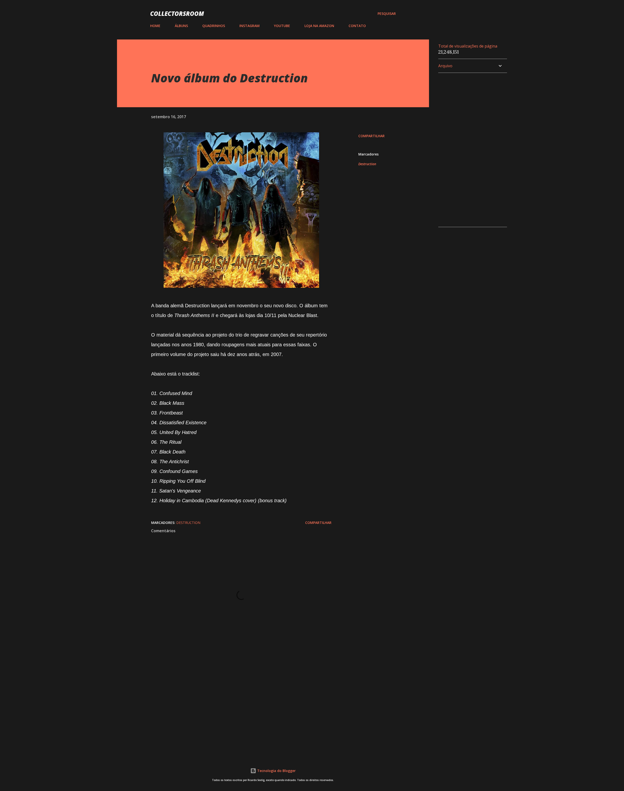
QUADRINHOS (213, 25)
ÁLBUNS (181, 25)
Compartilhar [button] (371, 136)
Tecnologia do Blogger (276, 770)
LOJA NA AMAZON (319, 25)
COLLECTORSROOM (177, 14)
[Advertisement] (233, 694)
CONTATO (357, 25)
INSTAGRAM (249, 25)
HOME (155, 25)
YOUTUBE (282, 25)
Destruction (367, 164)
